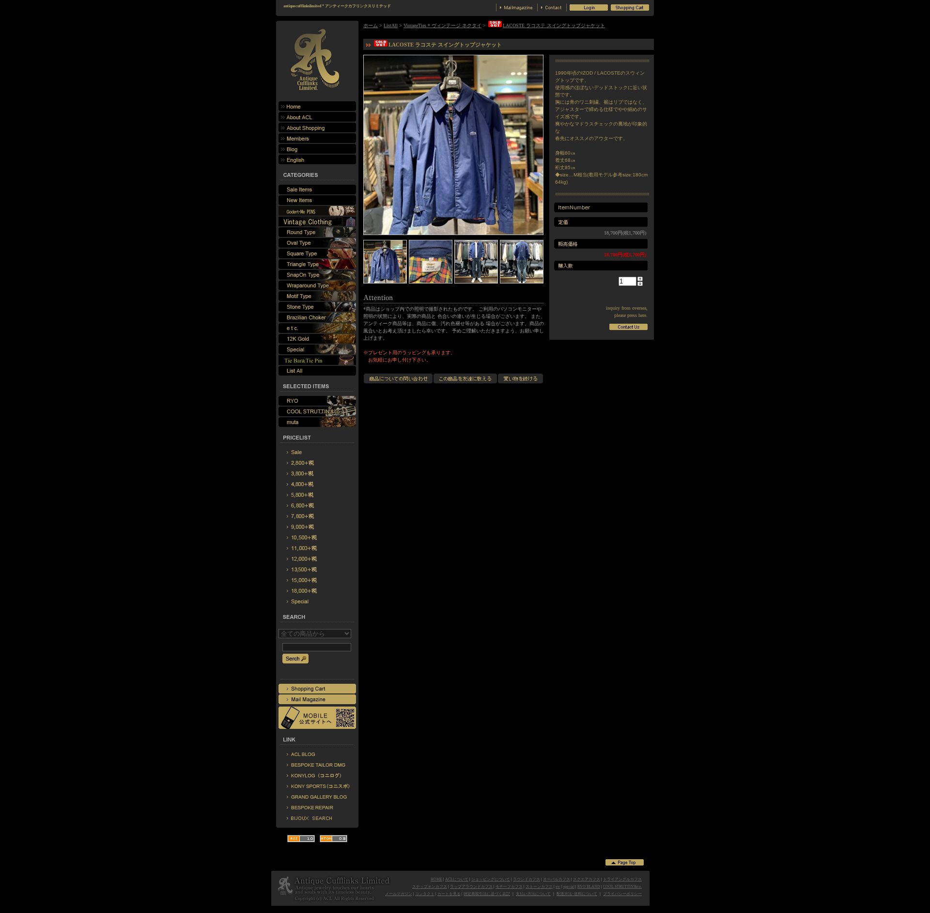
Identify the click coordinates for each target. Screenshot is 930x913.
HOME (436, 879)
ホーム (370, 25)
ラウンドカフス (526, 879)
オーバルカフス (556, 879)
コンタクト (424, 894)
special (568, 886)
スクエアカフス (586, 879)
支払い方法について (533, 894)
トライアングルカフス (622, 879)
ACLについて (456, 879)
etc (558, 886)
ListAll (391, 25)
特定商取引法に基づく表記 (487, 894)
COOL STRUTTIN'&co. (622, 886)
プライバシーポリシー (622, 894)
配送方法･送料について (577, 894)
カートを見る (449, 894)
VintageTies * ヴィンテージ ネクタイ (442, 25)
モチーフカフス (509, 886)
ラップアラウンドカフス (471, 886)
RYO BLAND (588, 886)
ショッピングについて (490, 879)
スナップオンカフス (429, 886)
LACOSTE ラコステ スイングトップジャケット (554, 25)
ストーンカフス (539, 886)
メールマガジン (398, 894)
